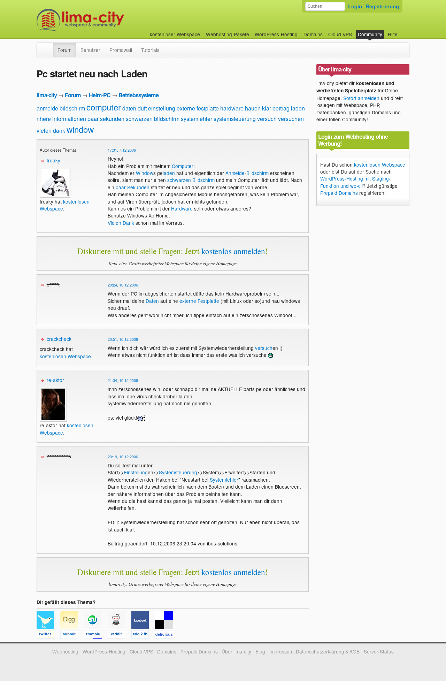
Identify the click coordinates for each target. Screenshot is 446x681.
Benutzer (90, 49)
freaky (53, 160)
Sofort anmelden (361, 97)
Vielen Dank (121, 222)
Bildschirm (257, 172)
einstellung (161, 108)
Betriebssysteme (138, 95)
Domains (313, 34)
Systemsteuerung (178, 472)
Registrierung (382, 6)
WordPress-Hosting (276, 34)
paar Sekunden (132, 187)
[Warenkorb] (403, 31)
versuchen (291, 119)
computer (103, 107)
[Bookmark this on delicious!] (166, 635)
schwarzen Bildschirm (191, 179)
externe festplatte (198, 108)
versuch (267, 119)
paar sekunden (105, 119)
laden (298, 108)
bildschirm (72, 108)
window (80, 129)
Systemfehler (224, 479)
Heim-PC (99, 95)
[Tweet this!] (48, 635)
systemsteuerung (235, 119)
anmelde (47, 108)
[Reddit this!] (119, 635)
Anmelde (235, 172)
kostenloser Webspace (175, 34)
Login (355, 6)
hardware (232, 108)
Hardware (182, 208)
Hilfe (393, 34)
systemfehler (196, 119)
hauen (253, 108)
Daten (152, 300)
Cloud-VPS (340, 34)
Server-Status (379, 651)
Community (370, 34)
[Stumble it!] (96, 635)
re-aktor (55, 379)
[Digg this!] (72, 635)
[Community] (48, 46)
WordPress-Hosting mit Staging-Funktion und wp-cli (355, 182)
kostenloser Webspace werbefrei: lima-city (106, 20)
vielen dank (51, 131)
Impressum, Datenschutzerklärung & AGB (314, 651)
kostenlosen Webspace (65, 356)
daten (129, 108)
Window (144, 172)
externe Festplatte (199, 300)
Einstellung (136, 472)
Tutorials (150, 49)
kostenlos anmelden (233, 251)
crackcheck (59, 338)
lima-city (47, 95)
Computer (182, 165)
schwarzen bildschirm (152, 119)
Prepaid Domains (339, 192)
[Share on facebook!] (143, 635)
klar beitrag (276, 108)
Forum (64, 49)
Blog (260, 651)
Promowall (120, 49)
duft (142, 108)
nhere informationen (61, 119)
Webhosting (65, 651)
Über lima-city (236, 651)
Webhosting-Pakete (227, 34)
